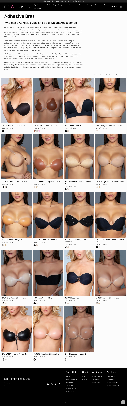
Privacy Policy (70, 385)
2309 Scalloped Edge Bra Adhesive (75, 193)
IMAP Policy (69, 382)
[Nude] (37, 131)
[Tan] (37, 187)
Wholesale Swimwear (113, 385)
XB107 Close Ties (69, 251)
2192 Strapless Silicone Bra (104, 251)
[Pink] (39, 131)
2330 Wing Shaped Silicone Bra (105, 79)
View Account (96, 379)
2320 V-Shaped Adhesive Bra (11, 135)
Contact (84, 379)
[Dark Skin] (34, 131)
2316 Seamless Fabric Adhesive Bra (76, 135)
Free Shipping (96, 382)
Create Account (97, 376)
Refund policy (54, 402)
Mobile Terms (70, 391)
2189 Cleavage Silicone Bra (73, 307)
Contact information (81, 402)
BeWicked (47, 402)
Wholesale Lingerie (112, 382)
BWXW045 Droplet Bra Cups (42, 79)
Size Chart (69, 376)
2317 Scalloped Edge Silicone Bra (44, 135)
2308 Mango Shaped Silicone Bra (106, 135)
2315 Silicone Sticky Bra (9, 193)
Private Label (110, 379)
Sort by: (96, 75)
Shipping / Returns (71, 379)
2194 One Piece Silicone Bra (10, 251)
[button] (37, 5)
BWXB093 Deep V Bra (71, 79)
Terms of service (71, 402)
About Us (84, 376)
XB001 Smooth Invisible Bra (10, 79)
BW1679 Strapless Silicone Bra (43, 307)
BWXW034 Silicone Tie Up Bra (11, 307)
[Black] (3, 131)
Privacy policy (62, 402)
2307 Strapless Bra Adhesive (42, 193)
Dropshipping (110, 376)
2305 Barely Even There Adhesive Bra (107, 193)
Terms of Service (71, 388)
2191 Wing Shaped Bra (40, 251)
